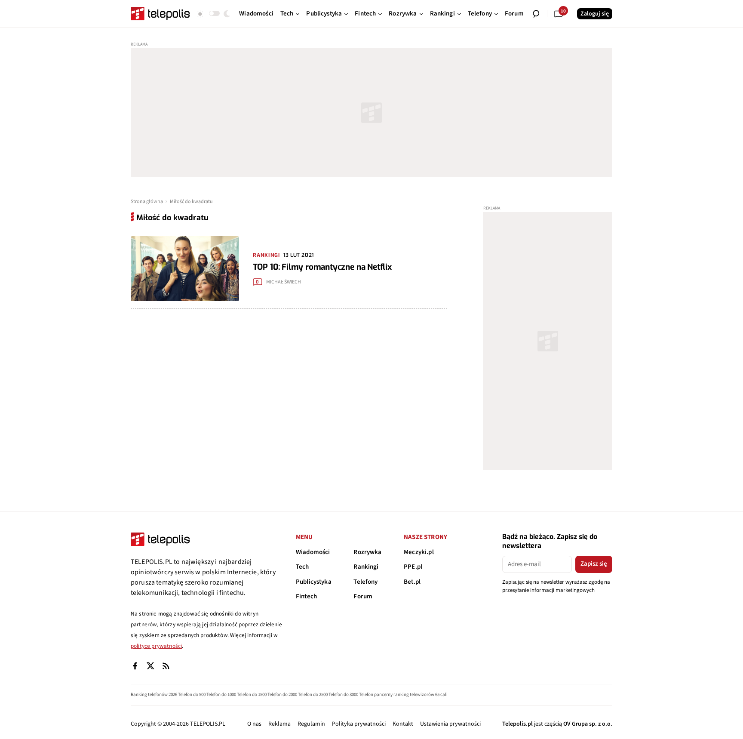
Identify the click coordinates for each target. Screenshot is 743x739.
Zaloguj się (594, 13)
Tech (302, 566)
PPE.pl (413, 566)
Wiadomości (313, 552)
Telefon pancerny (376, 694)
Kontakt (403, 724)
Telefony (365, 581)
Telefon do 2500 (313, 694)
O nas (254, 724)
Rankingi (365, 566)
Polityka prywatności (359, 724)
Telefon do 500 (192, 694)
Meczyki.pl (419, 552)
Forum (362, 596)
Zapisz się (593, 563)
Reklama (279, 724)
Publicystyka (314, 581)
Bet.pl (412, 581)
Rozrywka (367, 552)
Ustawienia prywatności (450, 724)
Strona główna (147, 201)
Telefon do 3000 (343, 694)
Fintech (306, 596)
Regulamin (311, 724)
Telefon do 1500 (252, 694)
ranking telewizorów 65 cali (420, 694)
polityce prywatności (156, 646)
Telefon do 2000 (282, 694)
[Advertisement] (371, 112)
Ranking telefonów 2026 (154, 694)
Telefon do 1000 (221, 694)
